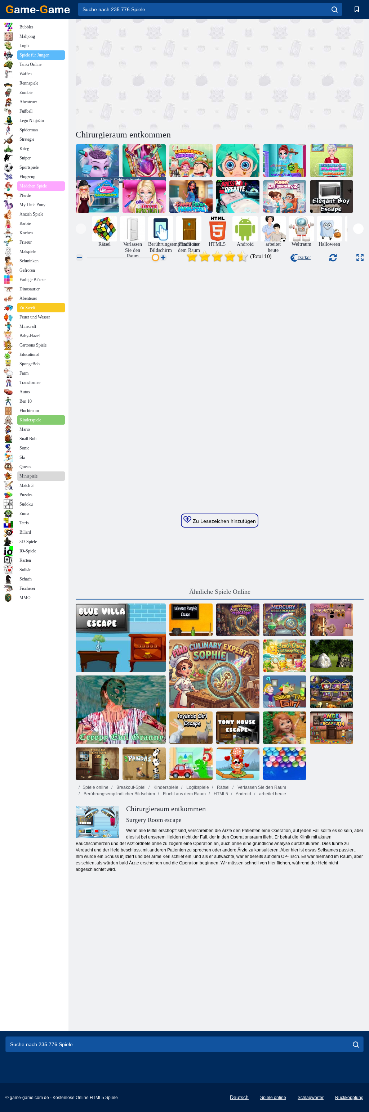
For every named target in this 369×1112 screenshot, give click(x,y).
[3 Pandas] (144, 763)
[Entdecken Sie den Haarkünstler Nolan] (331, 620)
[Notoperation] (191, 160)
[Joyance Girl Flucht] (191, 727)
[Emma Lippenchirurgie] (97, 196)
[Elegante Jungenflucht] (331, 196)
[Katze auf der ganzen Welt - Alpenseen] (237, 763)
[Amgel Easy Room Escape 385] (97, 763)
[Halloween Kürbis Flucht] (191, 620)
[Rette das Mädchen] (284, 691)
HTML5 (220, 793)
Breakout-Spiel (130, 787)
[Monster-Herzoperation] (144, 160)
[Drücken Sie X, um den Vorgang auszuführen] (237, 196)
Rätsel (223, 787)
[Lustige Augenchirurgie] (237, 160)
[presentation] (81, 228)
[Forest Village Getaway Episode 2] (331, 655)
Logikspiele (197, 787)
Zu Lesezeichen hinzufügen (223, 521)
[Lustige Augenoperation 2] (284, 196)
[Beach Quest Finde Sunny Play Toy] (284, 655)
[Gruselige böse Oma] (121, 709)
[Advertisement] (147, 73)
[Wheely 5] (191, 763)
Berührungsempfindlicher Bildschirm (119, 793)
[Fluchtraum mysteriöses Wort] (331, 691)
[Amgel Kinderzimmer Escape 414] (331, 727)
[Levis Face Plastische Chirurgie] (331, 160)
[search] (334, 9)
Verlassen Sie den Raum (261, 787)
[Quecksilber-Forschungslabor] (284, 620)
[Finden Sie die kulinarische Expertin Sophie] (214, 673)
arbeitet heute (272, 793)
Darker (304, 257)
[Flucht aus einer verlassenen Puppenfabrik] (237, 620)
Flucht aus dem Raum (184, 793)
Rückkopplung (349, 1097)
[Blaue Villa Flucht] (121, 638)
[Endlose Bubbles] (284, 763)
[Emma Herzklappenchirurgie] (284, 160)
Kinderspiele (165, 787)
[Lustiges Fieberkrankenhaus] (191, 196)
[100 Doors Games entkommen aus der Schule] (284, 727)
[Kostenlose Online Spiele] (37, 9)
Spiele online (95, 787)
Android (243, 793)
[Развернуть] (360, 257)
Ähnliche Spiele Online (219, 591)
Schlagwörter (311, 1097)
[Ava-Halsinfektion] (144, 196)
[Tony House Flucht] (237, 727)
